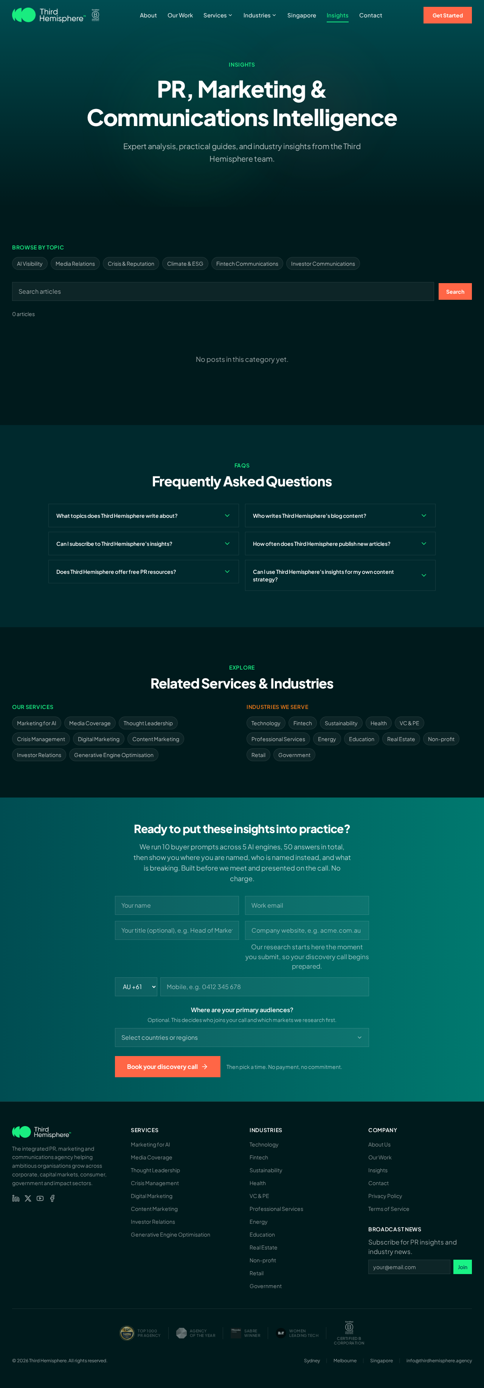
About (148, 15)
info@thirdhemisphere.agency (439, 1360)
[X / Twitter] (28, 1198)
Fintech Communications (247, 263)
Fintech (302, 723)
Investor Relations (39, 754)
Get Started (448, 15)
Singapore (301, 15)
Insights (338, 15)
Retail (258, 754)
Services (215, 15)
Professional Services (278, 738)
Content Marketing (155, 738)
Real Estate (401, 738)
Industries (257, 15)
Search (455, 291)
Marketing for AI (36, 723)
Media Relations (75, 263)
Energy (327, 738)
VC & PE (409, 723)
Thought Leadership (148, 723)
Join (462, 1266)
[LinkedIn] (16, 1198)
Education (361, 738)
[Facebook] (52, 1198)
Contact (370, 15)
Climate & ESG (185, 263)
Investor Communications (323, 263)
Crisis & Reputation (131, 263)
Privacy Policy (385, 1195)
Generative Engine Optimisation (114, 754)
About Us (379, 1144)
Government (294, 754)
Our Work (180, 15)
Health (379, 723)
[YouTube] (40, 1198)
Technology (266, 723)
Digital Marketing (98, 738)
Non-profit (441, 738)
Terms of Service (389, 1208)
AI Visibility (30, 263)
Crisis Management (41, 738)
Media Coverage (90, 723)
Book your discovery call (162, 1066)
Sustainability (341, 723)
